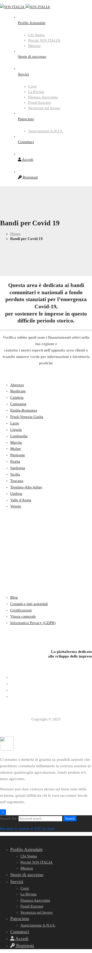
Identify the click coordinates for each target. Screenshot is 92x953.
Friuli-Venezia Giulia (26, 417)
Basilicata (18, 391)
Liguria (16, 430)
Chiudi (72, 14)
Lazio (14, 423)
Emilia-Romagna (23, 410)
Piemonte (17, 455)
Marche (16, 442)
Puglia (15, 461)
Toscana (16, 481)
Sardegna (17, 468)
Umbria (16, 494)
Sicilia (15, 474)
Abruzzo (17, 385)
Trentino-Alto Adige (26, 487)
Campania (18, 404)
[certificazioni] (46, 633)
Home (15, 234)
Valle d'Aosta (20, 500)
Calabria (17, 397)
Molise (15, 449)
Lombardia (19, 436)
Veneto (15, 506)
